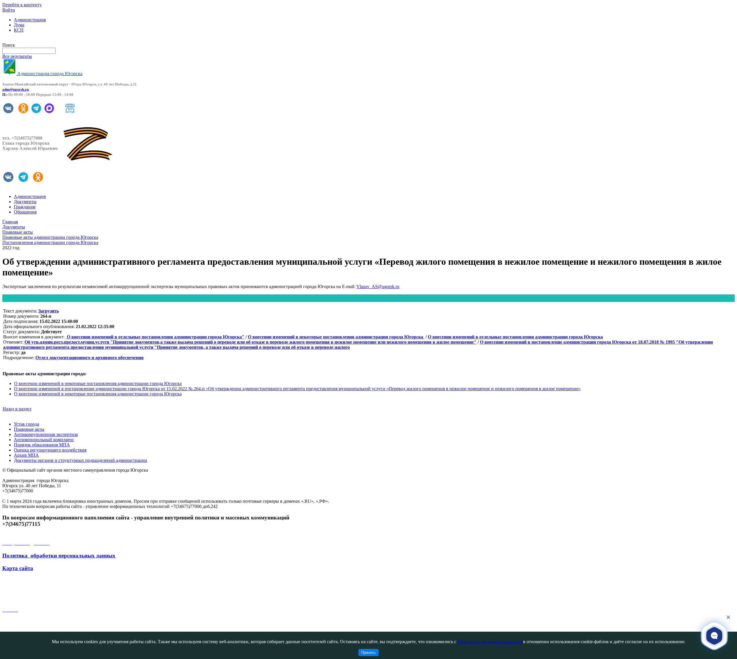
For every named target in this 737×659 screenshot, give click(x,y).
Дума (19, 24)
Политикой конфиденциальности (490, 641)
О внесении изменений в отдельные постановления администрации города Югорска (515, 336)
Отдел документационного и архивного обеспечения (89, 357)
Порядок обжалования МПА (42, 444)
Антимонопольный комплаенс (44, 439)
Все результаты (17, 56)
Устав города (26, 424)
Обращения (25, 211)
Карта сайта (17, 568)
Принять (368, 652)
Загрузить (48, 310)
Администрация (30, 19)
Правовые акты (29, 429)
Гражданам (24, 206)
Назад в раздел (17, 408)
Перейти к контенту (22, 4)
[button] (714, 635)
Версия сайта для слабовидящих (34, 39)
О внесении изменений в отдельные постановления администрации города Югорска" (155, 336)
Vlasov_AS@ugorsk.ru (377, 286)
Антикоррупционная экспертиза (46, 434)
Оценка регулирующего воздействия (50, 449)
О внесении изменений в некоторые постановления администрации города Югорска (336, 336)
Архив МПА (26, 455)
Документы (25, 201)
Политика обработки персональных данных (58, 556)
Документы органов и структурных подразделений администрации (80, 460)
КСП (19, 30)
